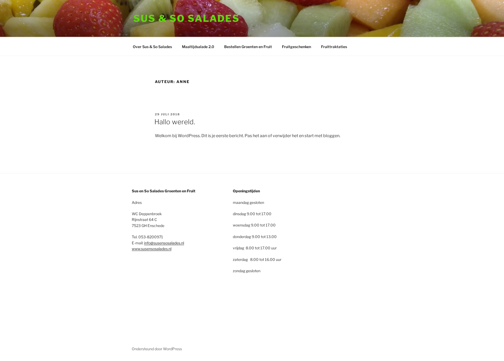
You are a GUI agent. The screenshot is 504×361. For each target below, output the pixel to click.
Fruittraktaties (334, 46)
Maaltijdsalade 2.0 (198, 46)
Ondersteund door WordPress (157, 349)
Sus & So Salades (186, 18)
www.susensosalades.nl (151, 248)
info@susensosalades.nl (164, 243)
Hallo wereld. (174, 122)
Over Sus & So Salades (152, 46)
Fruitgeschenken (296, 46)
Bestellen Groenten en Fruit (248, 46)
